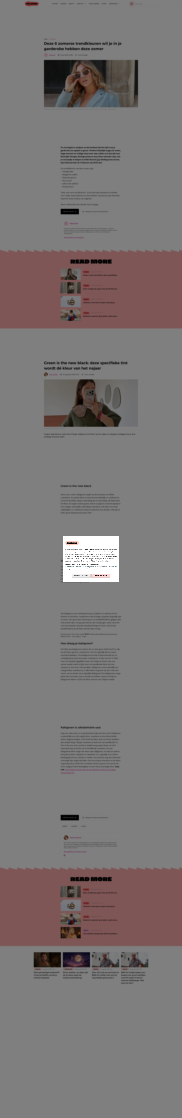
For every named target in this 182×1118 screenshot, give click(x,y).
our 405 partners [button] (89, 550)
